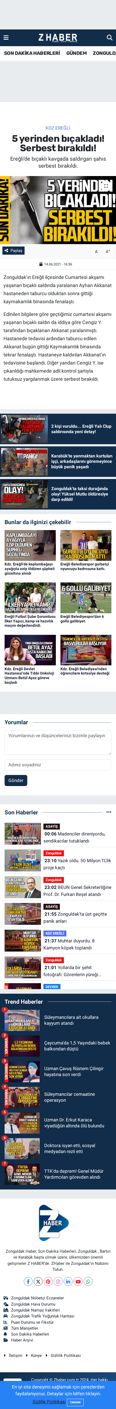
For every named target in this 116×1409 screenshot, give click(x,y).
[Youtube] (78, 1281)
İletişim (15, 1355)
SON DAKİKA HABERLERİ (32, 53)
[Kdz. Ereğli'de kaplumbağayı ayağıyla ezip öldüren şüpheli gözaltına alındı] (30, 545)
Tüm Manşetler (24, 1328)
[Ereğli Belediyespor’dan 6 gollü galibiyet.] (86, 597)
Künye (36, 1355)
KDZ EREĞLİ (58, 128)
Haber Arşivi (22, 1340)
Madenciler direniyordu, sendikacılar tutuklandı (74, 837)
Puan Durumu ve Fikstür (32, 1322)
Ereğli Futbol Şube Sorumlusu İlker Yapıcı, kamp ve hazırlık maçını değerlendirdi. (30, 621)
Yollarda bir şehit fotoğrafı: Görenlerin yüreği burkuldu (70, 971)
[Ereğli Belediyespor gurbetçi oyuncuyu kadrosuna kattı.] (86, 545)
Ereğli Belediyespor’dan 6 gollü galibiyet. (82, 618)
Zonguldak (54, 853)
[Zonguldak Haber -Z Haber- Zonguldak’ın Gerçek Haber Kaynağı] (57, 38)
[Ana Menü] (6, 37)
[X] (38, 1281)
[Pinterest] (48, 1281)
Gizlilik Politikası (66, 1355)
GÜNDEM (76, 53)
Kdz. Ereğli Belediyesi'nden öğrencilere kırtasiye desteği (85, 671)
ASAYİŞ (52, 826)
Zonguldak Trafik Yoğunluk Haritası (42, 1316)
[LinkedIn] (68, 1281)
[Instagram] (58, 1281)
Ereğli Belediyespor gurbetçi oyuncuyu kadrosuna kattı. (84, 566)
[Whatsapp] (88, 1281)
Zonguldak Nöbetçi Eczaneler (37, 1298)
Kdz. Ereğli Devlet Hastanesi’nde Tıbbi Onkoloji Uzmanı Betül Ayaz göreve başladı (29, 676)
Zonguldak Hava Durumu (33, 1304)
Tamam (75, 1402)
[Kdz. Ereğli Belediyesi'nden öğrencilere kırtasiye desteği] (86, 649)
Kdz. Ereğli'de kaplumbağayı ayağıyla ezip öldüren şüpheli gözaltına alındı (30, 568)
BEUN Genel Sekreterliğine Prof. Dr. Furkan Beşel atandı (77, 891)
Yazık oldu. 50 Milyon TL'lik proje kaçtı (77, 864)
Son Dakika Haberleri (30, 1334)
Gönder (15, 780)
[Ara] (109, 37)
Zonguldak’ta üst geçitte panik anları (75, 917)
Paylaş (16, 250)
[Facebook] (28, 1281)
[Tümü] (108, 812)
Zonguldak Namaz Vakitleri (35, 1310)
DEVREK (52, 987)
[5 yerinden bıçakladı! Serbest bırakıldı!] (58, 210)
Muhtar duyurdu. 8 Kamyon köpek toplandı (69, 944)
